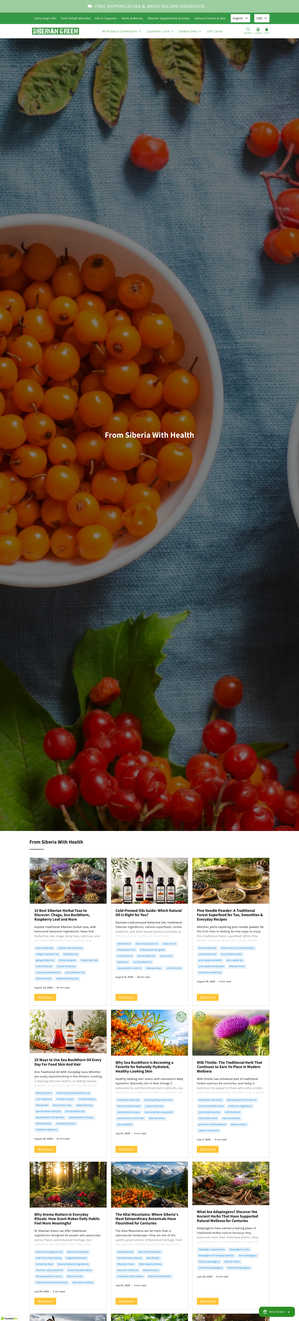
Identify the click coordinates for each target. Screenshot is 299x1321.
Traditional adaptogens (211, 1267)
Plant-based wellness (150, 1264)
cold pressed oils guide (152, 949)
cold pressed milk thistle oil (241, 1100)
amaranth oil (124, 943)
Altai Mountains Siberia (129, 1258)
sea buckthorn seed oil (129, 968)
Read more (45, 997)
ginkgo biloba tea (45, 960)
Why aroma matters (82, 1282)
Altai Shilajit (153, 1258)
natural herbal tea (66, 966)
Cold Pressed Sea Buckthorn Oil (73, 1093)
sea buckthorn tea (74, 972)
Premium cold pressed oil (49, 1270)
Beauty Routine (44, 1093)
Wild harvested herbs (159, 1276)
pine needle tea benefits (211, 966)
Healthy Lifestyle (65, 1099)
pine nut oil (166, 956)
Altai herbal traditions (149, 1252)
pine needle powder (231, 954)
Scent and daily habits (80, 1270)
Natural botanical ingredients (73, 1264)
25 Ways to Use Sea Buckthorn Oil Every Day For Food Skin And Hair (67, 1062)
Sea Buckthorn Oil (74, 1111)
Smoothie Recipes (65, 1123)
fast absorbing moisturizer (158, 1100)
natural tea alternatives (48, 972)
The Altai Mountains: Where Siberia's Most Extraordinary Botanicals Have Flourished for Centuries (147, 1219)
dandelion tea (70, 954)
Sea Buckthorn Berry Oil (48, 1111)
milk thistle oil (124, 956)
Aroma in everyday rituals (49, 1252)
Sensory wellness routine (49, 1276)
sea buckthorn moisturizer (159, 1112)
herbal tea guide (67, 960)
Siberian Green (43, 978)
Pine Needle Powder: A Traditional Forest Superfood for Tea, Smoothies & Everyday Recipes (230, 915)
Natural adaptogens (209, 1261)
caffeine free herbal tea (70, 948)
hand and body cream (129, 1106)
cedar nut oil (169, 943)
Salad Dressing (84, 1105)
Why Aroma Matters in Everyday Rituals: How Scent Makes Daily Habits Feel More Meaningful (66, 1219)
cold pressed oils (126, 949)
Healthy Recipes (87, 1099)
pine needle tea (235, 960)
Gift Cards (215, 31)
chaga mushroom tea (47, 954)
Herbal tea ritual (44, 1264)
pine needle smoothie (210, 960)
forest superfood (207, 948)
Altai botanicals (125, 1252)
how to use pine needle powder (237, 948)
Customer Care (158, 31)
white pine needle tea (210, 972)
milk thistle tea (44, 966)
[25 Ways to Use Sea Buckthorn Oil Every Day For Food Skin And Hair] (68, 1031)
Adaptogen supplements (212, 1249)
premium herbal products (212, 1124)
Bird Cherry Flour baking (48, 1258)
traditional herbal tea (67, 978)
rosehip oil (122, 962)
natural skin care (154, 1106)
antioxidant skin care (128, 1100)
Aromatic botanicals (77, 1252)
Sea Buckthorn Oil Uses (81, 1117)
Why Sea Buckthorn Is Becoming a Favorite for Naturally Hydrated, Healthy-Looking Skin (144, 1067)
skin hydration (124, 1124)
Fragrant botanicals (76, 1258)
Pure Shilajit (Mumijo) (75, 18)
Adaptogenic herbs (239, 1249)
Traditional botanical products (52, 1282)
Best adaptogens (248, 1255)
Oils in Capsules (106, 18)
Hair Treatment (44, 1099)
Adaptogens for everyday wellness (216, 1255)
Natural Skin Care (62, 1105)
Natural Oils (42, 1105)
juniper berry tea (207, 954)
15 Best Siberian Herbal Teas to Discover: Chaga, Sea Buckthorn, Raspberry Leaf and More (62, 915)
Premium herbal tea (127, 1270)
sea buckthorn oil (142, 962)
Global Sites (188, 31)
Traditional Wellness (46, 1129)
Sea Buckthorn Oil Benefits (50, 1117)
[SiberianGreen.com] (56, 31)
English (238, 18)
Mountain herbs (125, 1264)
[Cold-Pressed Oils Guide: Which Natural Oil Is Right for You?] (149, 881)
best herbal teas (44, 948)
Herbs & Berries (132, 18)
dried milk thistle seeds (211, 1106)
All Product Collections (119, 31)
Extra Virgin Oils (45, 18)
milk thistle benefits (209, 1112)
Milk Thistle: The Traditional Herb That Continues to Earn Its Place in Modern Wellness (229, 1067)
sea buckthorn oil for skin (130, 1118)
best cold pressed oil (147, 943)
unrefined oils (174, 968)
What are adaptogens (239, 1267)
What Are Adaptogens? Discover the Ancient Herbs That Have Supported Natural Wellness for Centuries (227, 1216)
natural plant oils (146, 956)
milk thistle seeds (208, 1118)
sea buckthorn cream (128, 1112)
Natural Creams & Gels (210, 18)
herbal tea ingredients (240, 1106)
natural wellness (231, 1118)
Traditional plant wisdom (130, 1276)
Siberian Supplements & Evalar (168, 18)
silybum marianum (209, 1130)
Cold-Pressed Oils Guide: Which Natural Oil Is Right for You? (149, 913)
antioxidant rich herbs (210, 1100)
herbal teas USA (89, 960)
